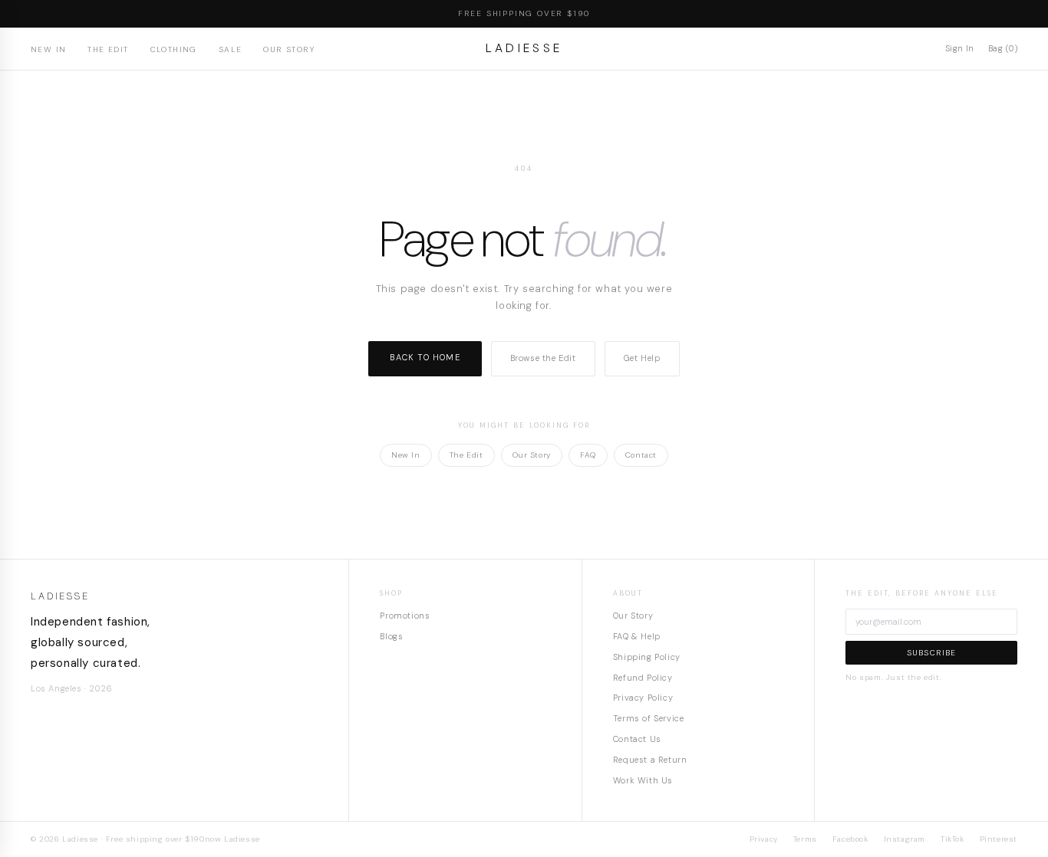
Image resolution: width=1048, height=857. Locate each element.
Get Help (642, 358)
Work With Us (643, 780)
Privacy (764, 839)
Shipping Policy (647, 657)
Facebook (850, 839)
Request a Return (650, 759)
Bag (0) (1002, 48)
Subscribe (932, 653)
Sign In (959, 48)
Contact (641, 455)
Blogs (391, 636)
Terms (805, 839)
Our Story (289, 49)
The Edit (107, 49)
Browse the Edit (543, 358)
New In (48, 49)
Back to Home (425, 357)
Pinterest (998, 839)
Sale (230, 49)
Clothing (173, 49)
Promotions (405, 615)
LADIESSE (524, 48)
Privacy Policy (643, 697)
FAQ (588, 455)
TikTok (952, 839)
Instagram (904, 839)
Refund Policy (643, 677)
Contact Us (637, 739)
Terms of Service (648, 718)
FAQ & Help (637, 636)
